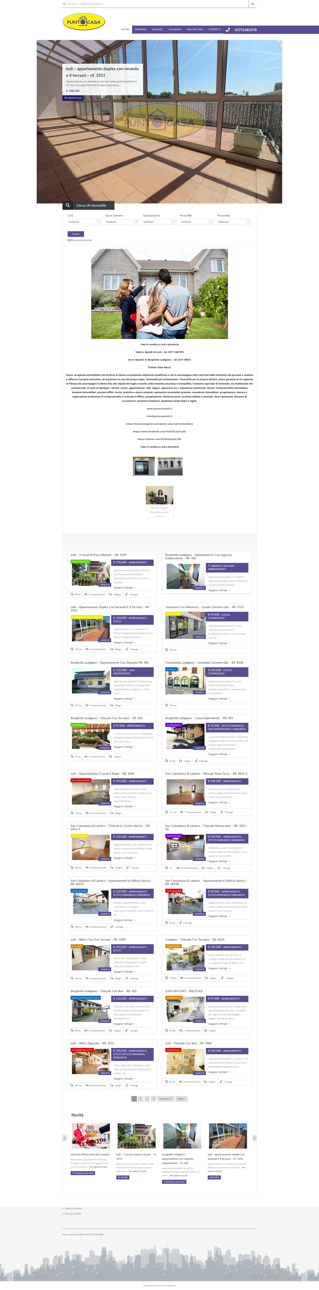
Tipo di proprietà (151, 215)
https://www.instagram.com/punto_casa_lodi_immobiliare (159, 423)
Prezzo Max (223, 215)
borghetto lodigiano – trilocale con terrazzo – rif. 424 (107, 718)
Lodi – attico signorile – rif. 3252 (92, 1043)
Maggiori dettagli (123, 587)
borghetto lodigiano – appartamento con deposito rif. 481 (110, 662)
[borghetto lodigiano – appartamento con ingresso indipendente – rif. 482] (182, 1135)
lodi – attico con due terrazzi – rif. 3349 (98, 939)
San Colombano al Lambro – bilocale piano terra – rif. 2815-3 (206, 773)
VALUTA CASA (195, 29)
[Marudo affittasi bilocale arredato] (91, 1135)
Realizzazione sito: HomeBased (159, 1285)
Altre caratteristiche (81, 240)
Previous (9, 122)
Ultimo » (181, 1098)
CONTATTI (214, 29)
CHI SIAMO (174, 29)
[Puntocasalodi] (84, 23)
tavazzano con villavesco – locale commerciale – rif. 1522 (204, 607)
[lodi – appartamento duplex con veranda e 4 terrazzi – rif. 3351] (228, 1135)
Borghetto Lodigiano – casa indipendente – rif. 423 (199, 718)
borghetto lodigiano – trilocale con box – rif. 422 (104, 991)
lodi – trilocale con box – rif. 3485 (188, 1043)
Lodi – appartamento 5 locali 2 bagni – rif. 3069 (102, 773)
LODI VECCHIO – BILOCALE (184, 991)
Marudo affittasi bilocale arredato (90, 1154)
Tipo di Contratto (114, 215)
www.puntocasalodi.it (159, 408)
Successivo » (166, 1098)
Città (70, 215)
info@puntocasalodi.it (91, 3)
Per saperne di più (73, 98)
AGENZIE (157, 29)
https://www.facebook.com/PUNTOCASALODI (159, 431)
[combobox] (85, 222)
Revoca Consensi (73, 1214)
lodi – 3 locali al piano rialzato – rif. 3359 (98, 555)
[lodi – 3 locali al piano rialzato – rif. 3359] (136, 1135)
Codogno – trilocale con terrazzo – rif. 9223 (194, 939)
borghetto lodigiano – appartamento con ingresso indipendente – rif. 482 (178, 1158)
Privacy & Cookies (73, 1208)
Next (310, 122)
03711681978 (246, 30)
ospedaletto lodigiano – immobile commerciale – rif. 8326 (204, 662)
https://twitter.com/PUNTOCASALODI (159, 439)
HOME (125, 29)
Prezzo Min (186, 215)
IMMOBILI (141, 29)
